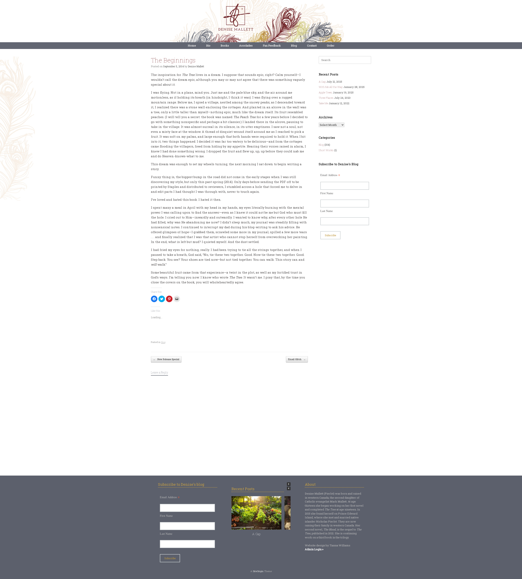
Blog (294, 45)
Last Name (326, 211)
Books (225, 45)
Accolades (246, 45)
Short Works (326, 150)
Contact (312, 45)
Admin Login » (314, 549)
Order (330, 45)
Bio (208, 45)
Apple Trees (325, 92)
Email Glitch (297, 359)
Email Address (330, 175)
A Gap (322, 81)
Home (192, 45)
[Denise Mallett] (261, 17)
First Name (326, 193)
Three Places (326, 98)
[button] (289, 484)
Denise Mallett (196, 66)
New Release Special (166, 359)
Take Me (323, 103)
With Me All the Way (331, 87)
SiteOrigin (258, 571)
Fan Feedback (272, 45)
